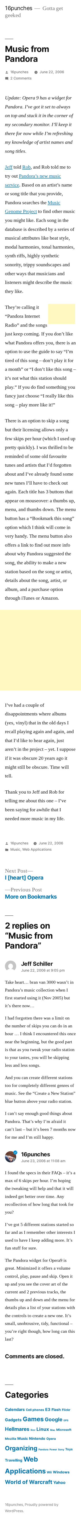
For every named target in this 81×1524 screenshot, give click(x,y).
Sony (61, 1449)
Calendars (15, 1409)
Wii (49, 1472)
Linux (42, 1429)
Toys (69, 1449)
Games (33, 1419)
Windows (61, 1472)
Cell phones (35, 1410)
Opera (51, 1438)
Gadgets (13, 1419)
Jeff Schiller (37, 963)
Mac (52, 1430)
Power (53, 1449)
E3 (47, 1409)
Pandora (43, 1449)
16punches (18, 8)
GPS (65, 1420)
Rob (26, 167)
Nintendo (37, 1438)
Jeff (8, 167)
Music (15, 849)
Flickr (66, 1410)
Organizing (21, 1448)
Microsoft (63, 1430)
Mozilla (10, 1438)
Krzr (33, 1430)
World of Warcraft (28, 1482)
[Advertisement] (61, 314)
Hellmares (17, 1429)
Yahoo (59, 1482)
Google (53, 1419)
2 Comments (21, 78)
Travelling (13, 1460)
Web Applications (37, 849)
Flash (56, 1409)
